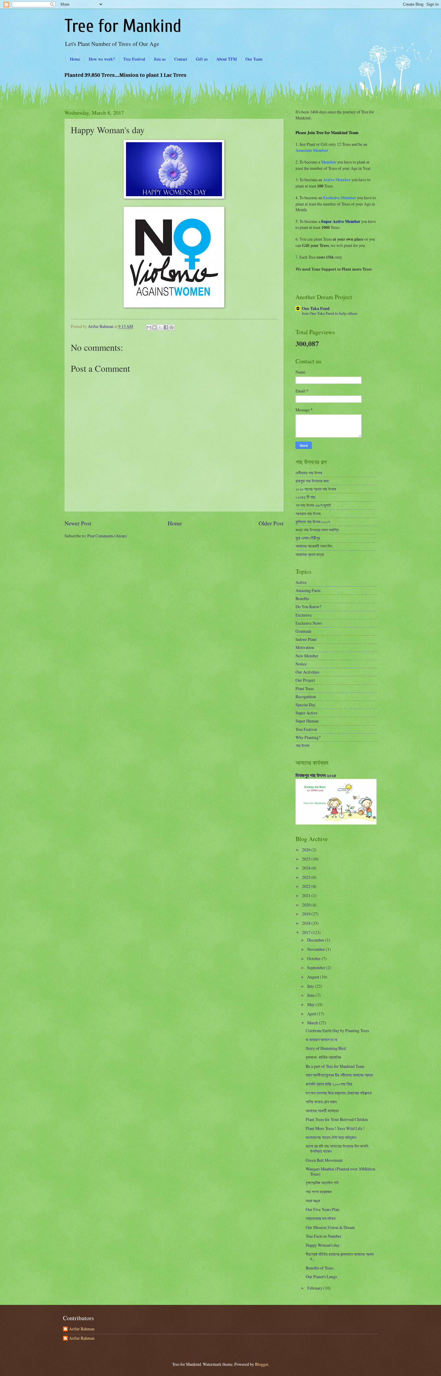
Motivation (305, 647)
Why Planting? (308, 737)
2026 (306, 849)
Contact (180, 59)
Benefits (302, 598)
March (313, 1023)
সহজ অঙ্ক (313, 1200)
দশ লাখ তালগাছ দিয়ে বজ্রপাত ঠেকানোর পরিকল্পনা (339, 1093)
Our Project (305, 680)
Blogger (261, 1364)
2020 (306, 905)
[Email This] (149, 327)
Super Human (307, 721)
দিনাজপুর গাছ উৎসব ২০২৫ (316, 775)
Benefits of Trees (319, 1268)
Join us (160, 59)
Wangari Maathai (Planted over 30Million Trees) (340, 1171)
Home (75, 59)
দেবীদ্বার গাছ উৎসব (309, 473)
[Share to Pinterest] (172, 327)
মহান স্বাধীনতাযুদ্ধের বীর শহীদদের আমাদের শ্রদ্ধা (339, 1075)
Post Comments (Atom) (107, 536)
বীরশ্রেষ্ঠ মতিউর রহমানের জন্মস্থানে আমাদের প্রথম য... (340, 1256)
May (311, 1004)
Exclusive (304, 615)
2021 (306, 895)
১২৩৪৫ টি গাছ (305, 497)
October (314, 958)
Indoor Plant (306, 639)
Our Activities (307, 672)
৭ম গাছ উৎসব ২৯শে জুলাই (313, 505)
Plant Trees (305, 688)
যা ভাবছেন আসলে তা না (321, 1039)
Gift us (202, 59)
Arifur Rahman (81, 1329)
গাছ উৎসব (302, 745)
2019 (306, 914)
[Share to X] (160, 327)
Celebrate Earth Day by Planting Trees (337, 1030)
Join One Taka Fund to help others (329, 313)
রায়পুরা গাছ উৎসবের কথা (312, 481)
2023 (306, 877)
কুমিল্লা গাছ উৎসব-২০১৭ (313, 521)
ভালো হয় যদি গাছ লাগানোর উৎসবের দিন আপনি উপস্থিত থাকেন (337, 1148)
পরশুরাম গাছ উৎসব (308, 513)
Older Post (271, 523)
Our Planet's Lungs (321, 1276)
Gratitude (303, 631)
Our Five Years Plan (322, 1209)
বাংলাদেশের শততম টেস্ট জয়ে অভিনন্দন (331, 1137)
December (316, 940)
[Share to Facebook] (166, 327)
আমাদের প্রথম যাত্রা (310, 554)
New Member (307, 656)
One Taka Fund (316, 308)
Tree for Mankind (123, 26)
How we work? (102, 59)
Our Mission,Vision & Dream (330, 1227)
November (316, 949)
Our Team (253, 59)
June (311, 995)
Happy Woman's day (323, 1245)
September (316, 967)
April (312, 1014)
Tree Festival (134, 59)
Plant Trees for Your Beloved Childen (337, 1119)
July (311, 986)
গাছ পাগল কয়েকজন (319, 1191)
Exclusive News (309, 623)
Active (301, 582)
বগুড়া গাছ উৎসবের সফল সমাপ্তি (317, 530)
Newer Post (77, 523)
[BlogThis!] (155, 327)
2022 (306, 886)
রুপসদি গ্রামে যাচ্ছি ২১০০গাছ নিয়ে (329, 1084)
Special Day (306, 705)
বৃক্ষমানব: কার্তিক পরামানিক (323, 1057)
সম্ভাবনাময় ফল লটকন (320, 1218)
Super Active (306, 713)
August (313, 977)
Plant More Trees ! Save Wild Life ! (335, 1128)
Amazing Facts (308, 590)
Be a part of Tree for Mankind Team (335, 1066)
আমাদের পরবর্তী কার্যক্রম (322, 1110)
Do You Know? (308, 606)
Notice (301, 664)
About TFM (226, 59)
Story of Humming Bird (326, 1048)
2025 (306, 859)
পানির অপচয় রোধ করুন (321, 1101)
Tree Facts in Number (323, 1236)
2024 (306, 868)
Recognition (306, 696)
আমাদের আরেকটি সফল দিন (314, 546)
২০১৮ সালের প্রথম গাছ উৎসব (316, 489)
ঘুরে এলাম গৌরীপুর (308, 538)
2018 (306, 923)
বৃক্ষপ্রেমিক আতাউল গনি (322, 1182)
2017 (306, 932)
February (315, 1288)
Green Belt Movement (324, 1160)
